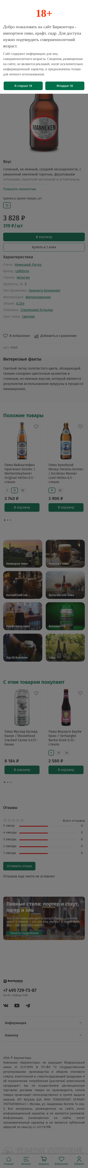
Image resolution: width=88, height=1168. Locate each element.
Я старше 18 (23, 86)
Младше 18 (65, 86)
